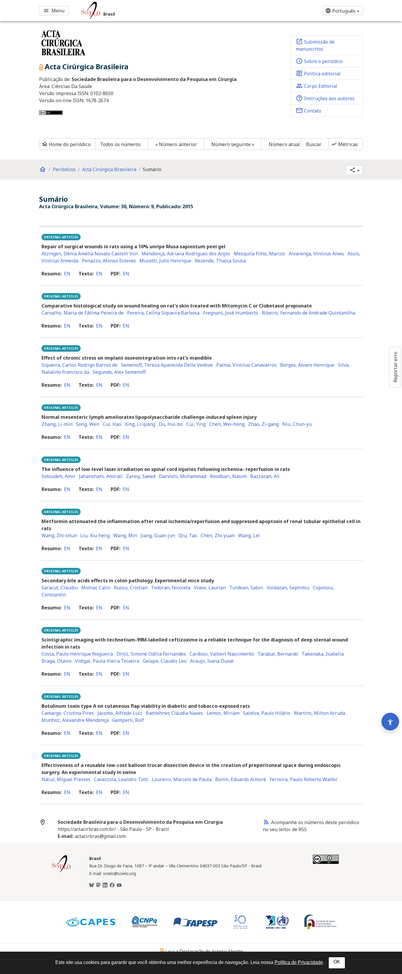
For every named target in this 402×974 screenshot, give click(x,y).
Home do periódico (66, 144)
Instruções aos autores (325, 98)
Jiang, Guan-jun (158, 535)
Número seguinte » (232, 144)
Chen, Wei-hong (227, 424)
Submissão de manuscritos (315, 45)
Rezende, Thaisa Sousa (220, 260)
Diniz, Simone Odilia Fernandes (151, 654)
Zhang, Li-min (56, 424)
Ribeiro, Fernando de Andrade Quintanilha (308, 313)
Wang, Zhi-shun (59, 535)
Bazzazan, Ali (265, 476)
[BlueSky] (91, 885)
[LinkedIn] (105, 885)
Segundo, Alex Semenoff (119, 372)
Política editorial (318, 73)
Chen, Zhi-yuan (218, 535)
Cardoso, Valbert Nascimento (222, 654)
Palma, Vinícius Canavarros (246, 365)
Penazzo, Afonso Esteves (109, 260)
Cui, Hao (112, 424)
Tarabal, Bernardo (278, 654)
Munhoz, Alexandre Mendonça (75, 720)
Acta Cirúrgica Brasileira (109, 169)
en (67, 273)
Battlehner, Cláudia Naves (174, 713)
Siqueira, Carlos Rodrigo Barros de (79, 365)
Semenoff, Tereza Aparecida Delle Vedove (167, 365)
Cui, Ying (196, 424)
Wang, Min (125, 535)
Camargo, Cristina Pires (67, 713)
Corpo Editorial (316, 85)
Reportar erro (395, 367)
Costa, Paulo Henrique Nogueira (77, 654)
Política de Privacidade (299, 962)
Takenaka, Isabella (323, 654)
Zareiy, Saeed (140, 476)
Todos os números (120, 144)
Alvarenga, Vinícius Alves (316, 253)
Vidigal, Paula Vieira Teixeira (107, 661)
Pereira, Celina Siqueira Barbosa (163, 313)
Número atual (284, 144)
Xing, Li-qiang (140, 424)
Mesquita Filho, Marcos (259, 253)
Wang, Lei (249, 535)
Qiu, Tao (188, 535)
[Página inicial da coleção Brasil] (61, 872)
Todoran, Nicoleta (170, 587)
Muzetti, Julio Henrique (165, 260)
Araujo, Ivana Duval (212, 661)
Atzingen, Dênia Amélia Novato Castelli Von (89, 253)
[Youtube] (119, 885)
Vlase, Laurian (210, 587)
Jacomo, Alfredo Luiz (119, 713)
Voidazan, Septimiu (288, 587)
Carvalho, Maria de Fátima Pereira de (82, 313)
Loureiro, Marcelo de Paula (182, 779)
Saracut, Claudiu (59, 587)
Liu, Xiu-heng (95, 535)
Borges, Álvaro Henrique (307, 365)
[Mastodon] (98, 885)
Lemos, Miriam (223, 713)
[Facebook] (112, 885)
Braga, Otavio (56, 661)
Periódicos (64, 169)
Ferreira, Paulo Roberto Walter (304, 779)
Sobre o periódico (319, 61)
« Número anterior (176, 144)
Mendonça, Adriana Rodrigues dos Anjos (186, 253)
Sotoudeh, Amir (58, 476)
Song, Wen (87, 424)
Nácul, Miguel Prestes (65, 779)
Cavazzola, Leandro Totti (121, 779)
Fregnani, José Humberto (230, 313)
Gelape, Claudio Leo (165, 661)
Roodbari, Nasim (228, 476)
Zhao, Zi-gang (263, 424)
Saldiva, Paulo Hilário (266, 713)
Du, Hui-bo (171, 424)
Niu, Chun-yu (297, 424)
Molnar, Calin (95, 587)
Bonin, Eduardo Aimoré (240, 779)
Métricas (344, 144)
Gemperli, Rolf (128, 720)
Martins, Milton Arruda (319, 713)
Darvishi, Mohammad (182, 476)
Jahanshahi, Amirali (100, 476)
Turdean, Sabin (246, 587)
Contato (308, 110)
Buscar (314, 144)
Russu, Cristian (130, 587)
